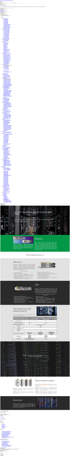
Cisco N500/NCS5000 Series (7, 24)
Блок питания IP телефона (7, 127)
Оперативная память (6, 187)
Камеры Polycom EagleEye (7, 115)
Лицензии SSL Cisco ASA (7, 143)
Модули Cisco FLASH (7, 50)
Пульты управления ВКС (7, 118)
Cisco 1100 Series (6, 20)
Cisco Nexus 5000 (6, 40)
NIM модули (5, 46)
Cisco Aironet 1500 (6, 71)
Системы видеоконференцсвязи (6, 433)
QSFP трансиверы (6, 43)
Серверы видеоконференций (6, 98)
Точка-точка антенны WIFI (7, 58)
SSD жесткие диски (6, 188)
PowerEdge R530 (6, 180)
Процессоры (5, 186)
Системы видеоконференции (6, 86)
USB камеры (5, 130)
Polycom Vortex (6, 110)
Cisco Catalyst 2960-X (6, 31)
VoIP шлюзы (3, 146)
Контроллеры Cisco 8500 (7, 82)
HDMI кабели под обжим (7, 114)
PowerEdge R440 (6, 179)
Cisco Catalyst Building (7, 38)
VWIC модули (5, 47)
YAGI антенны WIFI (6, 55)
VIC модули (5, 48)
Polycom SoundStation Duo (7, 102)
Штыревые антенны (6, 57)
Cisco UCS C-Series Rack (7, 168)
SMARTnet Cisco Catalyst (7, 161)
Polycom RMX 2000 (6, 99)
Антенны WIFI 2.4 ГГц (7, 60)
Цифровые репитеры (6, 198)
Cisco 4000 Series (6, 23)
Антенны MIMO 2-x (6, 62)
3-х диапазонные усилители (7, 201)
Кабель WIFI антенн (6, 74)
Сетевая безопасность (5, 442)
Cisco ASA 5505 (6, 142)
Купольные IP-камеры (7, 150)
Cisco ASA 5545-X (6, 139)
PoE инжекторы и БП (7, 75)
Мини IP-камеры (6, 152)
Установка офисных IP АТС (6, 434)
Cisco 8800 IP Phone (6, 121)
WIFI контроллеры (4, 77)
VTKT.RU (39, 356)
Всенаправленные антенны (7, 54)
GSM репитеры (6, 196)
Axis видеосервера (6, 155)
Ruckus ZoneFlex (6, 73)
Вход (1, 1)
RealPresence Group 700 (7, 95)
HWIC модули (5, 44)
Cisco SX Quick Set (6, 88)
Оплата (7, 0)
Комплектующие (6, 108)
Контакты (11, 0)
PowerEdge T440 (6, 174)
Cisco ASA (3, 133)
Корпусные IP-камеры (7, 153)
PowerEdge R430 (6, 178)
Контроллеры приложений (5, 192)
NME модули (5, 45)
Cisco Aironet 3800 (6, 67)
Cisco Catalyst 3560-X (6, 32)
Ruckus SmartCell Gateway (7, 85)
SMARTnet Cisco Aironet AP (7, 165)
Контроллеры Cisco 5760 (7, 81)
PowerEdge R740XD (6, 185)
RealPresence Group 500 (7, 94)
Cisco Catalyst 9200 (6, 35)
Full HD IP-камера (6, 157)
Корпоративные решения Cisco (6, 446)
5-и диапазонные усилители (7, 202)
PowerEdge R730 (6, 183)
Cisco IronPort (4, 166)
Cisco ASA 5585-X (6, 140)
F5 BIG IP (5, 193)
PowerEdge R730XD (6, 184)
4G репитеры (5, 197)
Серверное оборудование (5, 444)
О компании (3, 424)
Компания (1, 0)
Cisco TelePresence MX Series (7, 90)
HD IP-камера (5, 156)
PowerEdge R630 (6, 181)
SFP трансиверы (6, 42)
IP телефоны (3, 119)
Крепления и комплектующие (8, 128)
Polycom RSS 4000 (6, 101)
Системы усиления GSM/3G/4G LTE (7, 445)
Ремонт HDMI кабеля (5, 435)
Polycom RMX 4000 (6, 100)
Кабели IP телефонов (6, 129)
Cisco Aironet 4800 (6, 68)
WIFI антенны (4, 53)
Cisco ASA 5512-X (6, 136)
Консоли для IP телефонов (7, 126)
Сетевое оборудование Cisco (6, 441)
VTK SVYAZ (4, 447)
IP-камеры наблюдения (5, 148)
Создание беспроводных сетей (6, 432)
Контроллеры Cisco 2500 (7, 79)
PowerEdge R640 (6, 182)
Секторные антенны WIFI (7, 56)
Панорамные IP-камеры (7, 151)
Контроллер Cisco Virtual (7, 83)
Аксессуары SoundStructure (7, 111)
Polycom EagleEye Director (7, 117)
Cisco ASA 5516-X (6, 137)
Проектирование (4, 437)
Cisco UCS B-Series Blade (7, 169)
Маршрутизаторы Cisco (5, 18)
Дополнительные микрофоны (8, 106)
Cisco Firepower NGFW (5, 145)
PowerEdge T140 (6, 172)
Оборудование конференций (6, 112)
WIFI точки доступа (4, 64)
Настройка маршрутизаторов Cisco (7, 431)
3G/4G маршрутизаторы (7, 27)
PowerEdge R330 (6, 177)
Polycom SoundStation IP (7, 103)
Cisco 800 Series (6, 19)
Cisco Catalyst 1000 (6, 29)
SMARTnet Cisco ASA (7, 162)
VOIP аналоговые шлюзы (7, 147)
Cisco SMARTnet (4, 159)
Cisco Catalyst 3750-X (6, 34)
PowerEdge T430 (6, 173)
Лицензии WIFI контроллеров (8, 84)
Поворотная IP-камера (7, 158)
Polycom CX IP (6, 124)
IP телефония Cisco (4, 443)
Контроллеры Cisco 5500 (7, 80)
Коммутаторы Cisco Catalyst (6, 28)
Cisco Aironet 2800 (6, 66)
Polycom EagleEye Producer (7, 116)
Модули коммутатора (6, 49)
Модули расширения (6, 189)
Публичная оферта (4, 426)
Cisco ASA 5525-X (6, 138)
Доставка (9, 0)
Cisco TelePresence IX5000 (7, 92)
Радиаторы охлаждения (7, 191)
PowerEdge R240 (6, 176)
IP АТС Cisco (4, 131)
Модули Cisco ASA (6, 144)
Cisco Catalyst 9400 (6, 36)
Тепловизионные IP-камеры (7, 154)
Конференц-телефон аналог (7, 105)
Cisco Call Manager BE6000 (7, 132)
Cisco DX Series (6, 89)
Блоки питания (6, 107)
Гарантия (4, 0)
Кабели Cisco (5, 51)
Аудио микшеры (4, 109)
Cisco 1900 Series (6, 21)
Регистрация (2, 10)
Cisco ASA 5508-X (6, 135)
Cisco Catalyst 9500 (6, 37)
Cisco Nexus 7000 (6, 39)
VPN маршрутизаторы (7, 25)
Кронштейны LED (6, 113)
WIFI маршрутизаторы (7, 26)
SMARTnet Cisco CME (7, 163)
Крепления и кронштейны (7, 76)
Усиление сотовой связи (5, 436)
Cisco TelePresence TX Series (7, 91)
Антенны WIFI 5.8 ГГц (7, 61)
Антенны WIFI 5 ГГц (6, 59)
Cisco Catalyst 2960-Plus (7, 30)
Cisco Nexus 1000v (6, 41)
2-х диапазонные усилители (7, 200)
